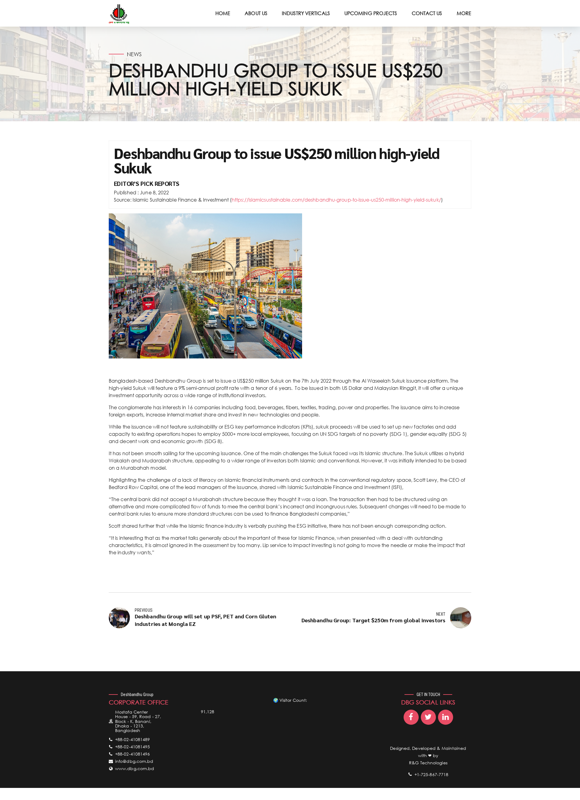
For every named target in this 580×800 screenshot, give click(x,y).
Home (222, 13)
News (134, 54)
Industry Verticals (306, 13)
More (464, 13)
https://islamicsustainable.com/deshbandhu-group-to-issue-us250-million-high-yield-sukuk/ (336, 199)
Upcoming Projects (370, 13)
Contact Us (427, 13)
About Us (256, 13)
